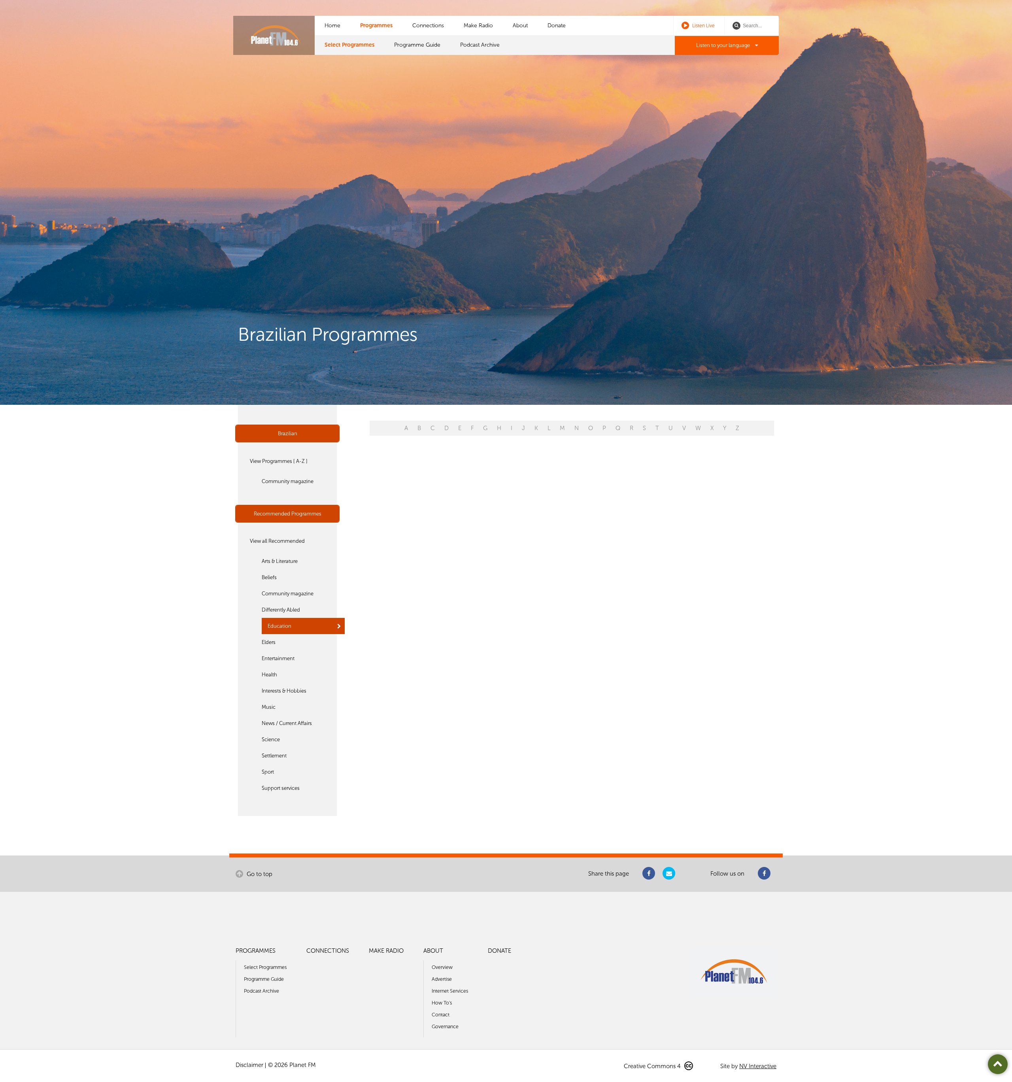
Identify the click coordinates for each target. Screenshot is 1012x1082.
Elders (269, 642)
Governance (445, 1026)
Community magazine (287, 481)
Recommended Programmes (287, 514)
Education (279, 626)
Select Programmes (349, 45)
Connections (428, 25)
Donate (557, 25)
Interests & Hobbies (284, 691)
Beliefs (269, 577)
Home (332, 25)
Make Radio (478, 25)
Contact (440, 1015)
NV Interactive (757, 1066)
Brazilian (287, 433)
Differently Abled (281, 610)
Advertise (442, 979)
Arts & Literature (280, 561)
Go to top (258, 874)
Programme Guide (417, 45)
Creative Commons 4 (653, 1066)
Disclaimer (249, 1065)
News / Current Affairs (287, 723)
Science (271, 739)
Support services (281, 788)
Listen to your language (723, 45)
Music (269, 707)
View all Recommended (277, 541)
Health (269, 675)
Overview (442, 967)
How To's (442, 1003)
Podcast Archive (480, 45)
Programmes (376, 25)
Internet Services (450, 991)
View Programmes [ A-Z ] (279, 461)
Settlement (274, 756)
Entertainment (278, 658)
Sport (268, 772)
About (520, 25)
